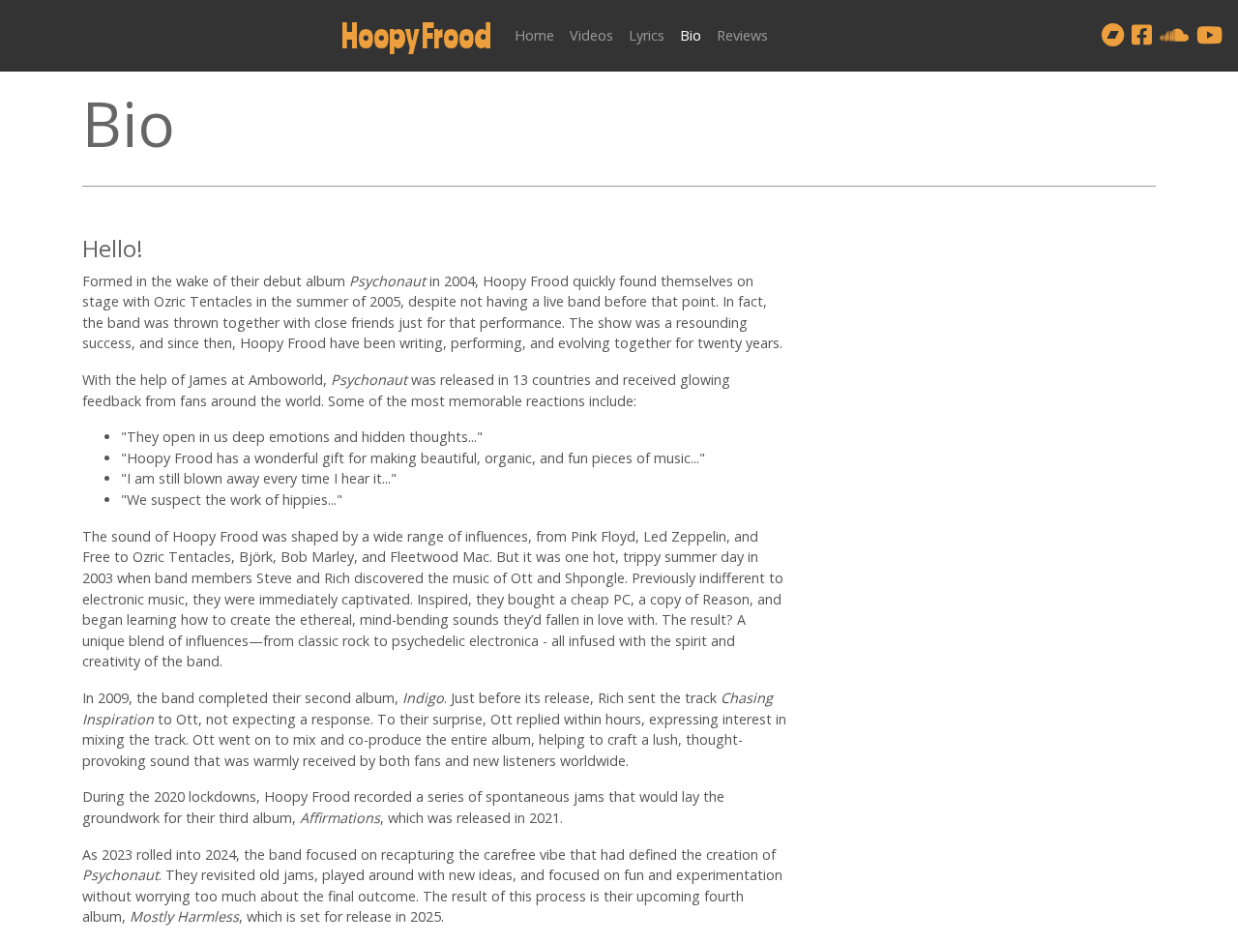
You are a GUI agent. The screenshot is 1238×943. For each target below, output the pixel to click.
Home (534, 35)
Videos (591, 35)
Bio (690, 35)
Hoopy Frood (416, 35)
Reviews (742, 35)
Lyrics (646, 35)
